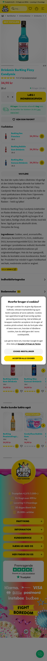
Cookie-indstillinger (23, 351)
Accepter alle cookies (23, 358)
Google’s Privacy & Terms (29, 344)
